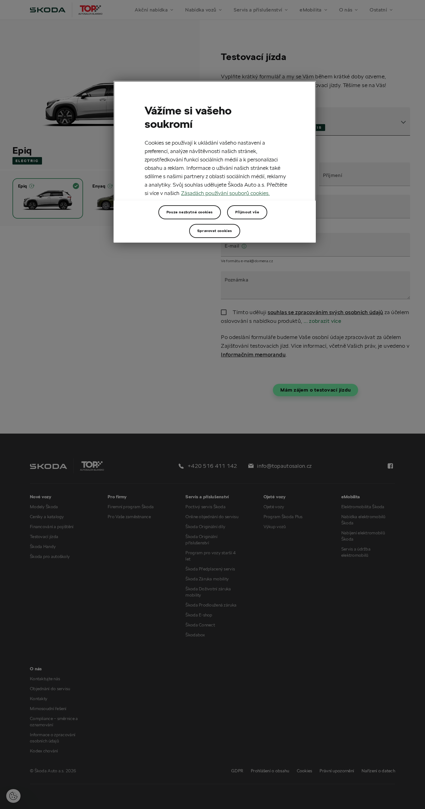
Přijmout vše (247, 212)
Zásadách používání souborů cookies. (225, 193)
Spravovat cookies (214, 230)
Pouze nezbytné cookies (189, 212)
